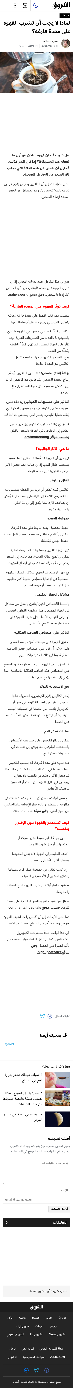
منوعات (65, 15)
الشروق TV (36, 1334)
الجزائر (62, 1318)
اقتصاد (36, 1318)
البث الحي (28, 1349)
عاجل (13, 1349)
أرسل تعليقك (59, 1208)
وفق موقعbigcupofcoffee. (50, 949)
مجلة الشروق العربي (51, 1349)
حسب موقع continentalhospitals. (33, 907)
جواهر (53, 1326)
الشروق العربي (15, 1334)
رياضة (22, 1318)
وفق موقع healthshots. (30, 810)
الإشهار (12, 1357)
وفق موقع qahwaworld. (26, 294)
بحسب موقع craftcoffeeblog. (46, 437)
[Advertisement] (36, 122)
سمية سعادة (50, 41)
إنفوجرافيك (22, 1326)
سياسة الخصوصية (34, 1357)
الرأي (10, 1318)
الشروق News (57, 1334)
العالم (49, 1318)
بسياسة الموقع (38, 1151)
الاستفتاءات (57, 1357)
